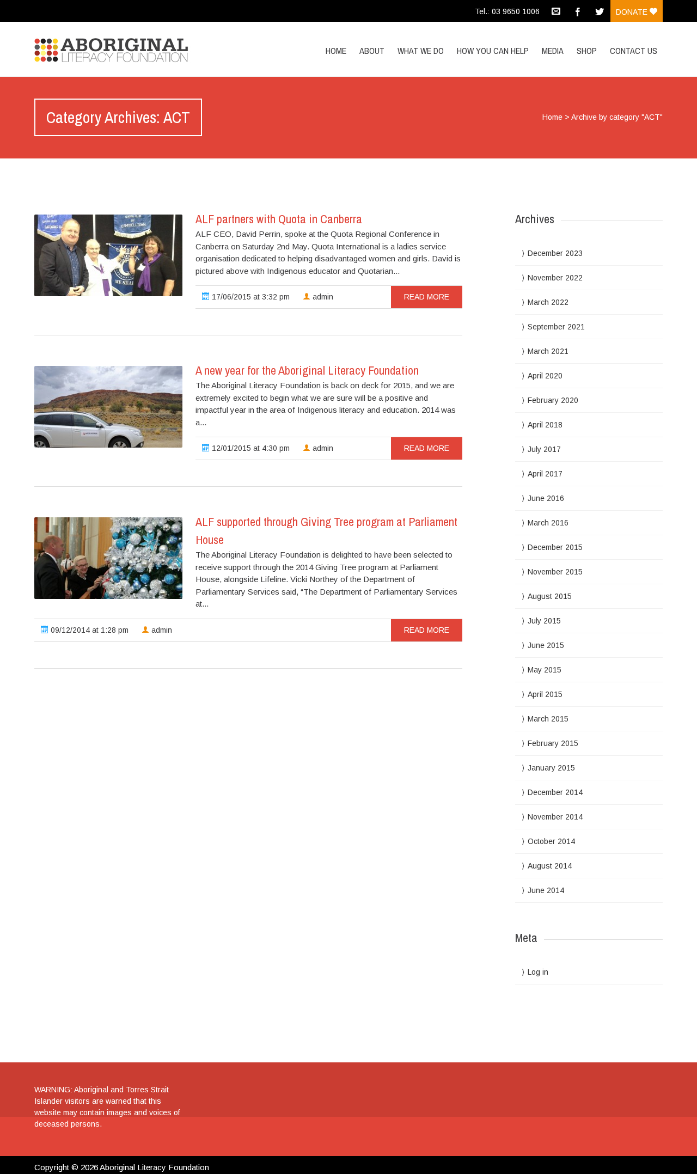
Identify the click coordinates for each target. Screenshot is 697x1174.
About (371, 51)
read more (426, 296)
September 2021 (556, 326)
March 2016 (548, 522)
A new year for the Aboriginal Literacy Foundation (307, 370)
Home (336, 51)
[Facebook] (578, 11)
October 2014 (551, 841)
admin (321, 296)
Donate (633, 12)
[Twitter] (599, 11)
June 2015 (546, 645)
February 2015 (553, 743)
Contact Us (633, 51)
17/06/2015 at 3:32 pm (250, 296)
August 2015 (550, 596)
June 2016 (546, 498)
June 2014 (546, 890)
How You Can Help (493, 51)
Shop (587, 51)
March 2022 (548, 302)
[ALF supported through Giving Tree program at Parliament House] (108, 558)
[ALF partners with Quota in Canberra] (108, 255)
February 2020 (553, 400)
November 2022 (555, 277)
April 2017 (545, 473)
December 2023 (555, 253)
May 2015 (544, 669)
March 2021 (548, 351)
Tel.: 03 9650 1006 (507, 11)
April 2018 (545, 424)
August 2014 (550, 865)
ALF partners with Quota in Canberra (278, 219)
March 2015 (548, 718)
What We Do (421, 51)
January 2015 (551, 767)
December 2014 (555, 792)
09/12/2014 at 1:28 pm (88, 630)
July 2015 (544, 620)
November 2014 (555, 816)
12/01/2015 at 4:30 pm (250, 448)
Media (553, 51)
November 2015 (555, 571)
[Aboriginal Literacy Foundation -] (128, 48)
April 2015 (545, 694)
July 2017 (544, 449)
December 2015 (555, 547)
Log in (538, 972)
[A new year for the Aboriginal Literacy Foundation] (108, 407)
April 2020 (545, 375)
